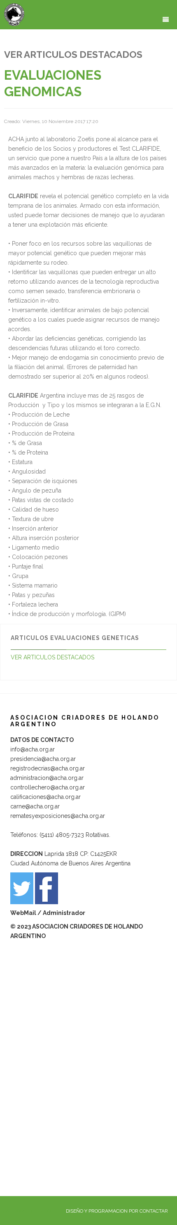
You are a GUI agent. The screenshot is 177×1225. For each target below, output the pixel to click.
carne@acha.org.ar (35, 806)
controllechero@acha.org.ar (47, 787)
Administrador (64, 913)
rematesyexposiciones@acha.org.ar (57, 816)
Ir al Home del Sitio (25, 1211)
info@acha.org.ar (32, 749)
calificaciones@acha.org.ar (45, 797)
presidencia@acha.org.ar (43, 759)
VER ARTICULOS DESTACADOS (52, 657)
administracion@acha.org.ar (47, 778)
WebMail (23, 913)
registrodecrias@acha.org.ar (47, 768)
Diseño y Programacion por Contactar (117, 1211)
